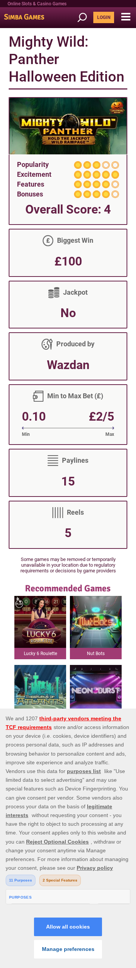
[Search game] (84, 17)
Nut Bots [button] (96, 653)
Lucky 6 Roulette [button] (40, 653)
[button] (125, 17)
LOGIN (103, 17)
